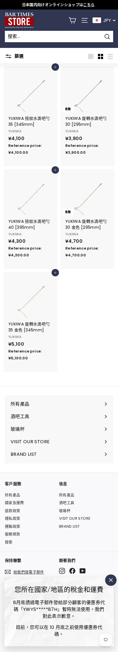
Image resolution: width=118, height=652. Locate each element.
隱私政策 (12, 518)
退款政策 (12, 510)
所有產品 (12, 495)
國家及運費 (14, 502)
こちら (89, 4)
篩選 (18, 56)
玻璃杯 (64, 510)
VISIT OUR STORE (75, 518)
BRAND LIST (69, 526)
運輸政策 (12, 526)
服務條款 (12, 534)
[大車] (72, 20)
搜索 (9, 542)
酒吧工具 (66, 502)
